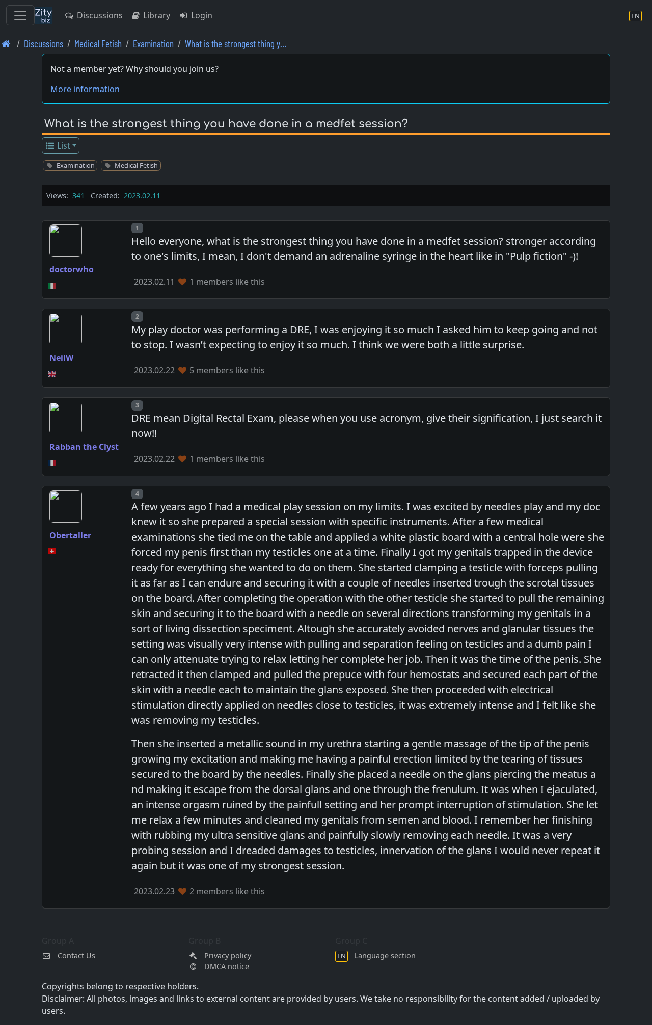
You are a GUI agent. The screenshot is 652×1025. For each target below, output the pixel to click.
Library (155, 15)
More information (85, 89)
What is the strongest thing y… (235, 43)
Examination (153, 43)
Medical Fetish (98, 43)
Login (200, 15)
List (62, 145)
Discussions (99, 15)
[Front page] (6, 43)
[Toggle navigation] (20, 15)
